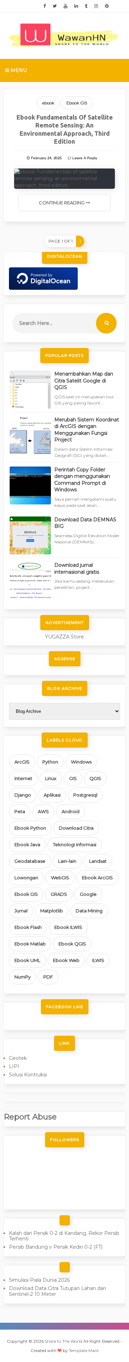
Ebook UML (27, 960)
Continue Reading (62, 202)
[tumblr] (86, 6)
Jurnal (21, 910)
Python (50, 762)
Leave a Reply (84, 158)
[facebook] (45, 6)
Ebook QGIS (72, 943)
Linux (50, 778)
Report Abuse (30, 1117)
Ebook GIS (76, 102)
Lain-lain (67, 861)
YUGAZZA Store (64, 637)
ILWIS (98, 960)
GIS (73, 778)
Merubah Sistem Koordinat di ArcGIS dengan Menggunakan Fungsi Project (86, 430)
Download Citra (76, 828)
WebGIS (60, 877)
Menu (18, 70)
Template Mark (84, 1350)
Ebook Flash (28, 927)
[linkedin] (76, 6)
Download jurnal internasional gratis (76, 568)
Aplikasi (52, 795)
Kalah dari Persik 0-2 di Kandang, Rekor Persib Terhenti (64, 1236)
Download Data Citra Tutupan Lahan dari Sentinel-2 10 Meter (57, 1291)
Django (22, 795)
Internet (23, 778)
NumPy (22, 977)
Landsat (98, 861)
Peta (19, 811)
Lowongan (26, 877)
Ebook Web (66, 960)
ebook (48, 102)
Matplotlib (51, 910)
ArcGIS (22, 762)
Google (88, 894)
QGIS (95, 778)
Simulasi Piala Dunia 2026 (39, 1280)
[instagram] (96, 6)
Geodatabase (29, 861)
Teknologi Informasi (74, 844)
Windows (81, 762)
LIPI (14, 1066)
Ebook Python (30, 828)
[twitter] (55, 6)
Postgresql (85, 795)
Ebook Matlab (30, 943)
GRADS (59, 894)
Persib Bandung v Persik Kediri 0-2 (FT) (56, 1247)
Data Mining (89, 910)
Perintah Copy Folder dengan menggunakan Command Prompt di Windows (82, 480)
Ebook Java (27, 844)
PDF (48, 977)
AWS (43, 811)
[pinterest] (106, 6)
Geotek (18, 1058)
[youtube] (65, 6)
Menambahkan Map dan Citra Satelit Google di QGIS (83, 380)
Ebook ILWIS (68, 927)
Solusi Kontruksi (28, 1075)
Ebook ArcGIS (97, 877)
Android (70, 811)
